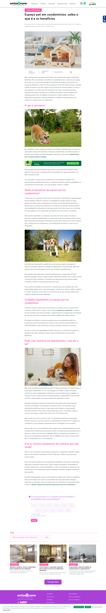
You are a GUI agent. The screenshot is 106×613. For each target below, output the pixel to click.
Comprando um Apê (62, 3)
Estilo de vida (51, 3)
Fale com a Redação (74, 599)
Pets (47, 537)
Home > (29, 10)
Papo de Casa (34, 3)
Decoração (43, 3)
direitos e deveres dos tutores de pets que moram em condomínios (53, 484)
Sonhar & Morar (18, 2)
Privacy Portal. (6, 610)
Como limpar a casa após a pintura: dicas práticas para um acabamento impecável (51, 568)
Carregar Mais (53, 582)
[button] (97, 607)
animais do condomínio (64, 310)
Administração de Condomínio (25, 537)
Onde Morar (73, 3)
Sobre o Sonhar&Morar (74, 596)
